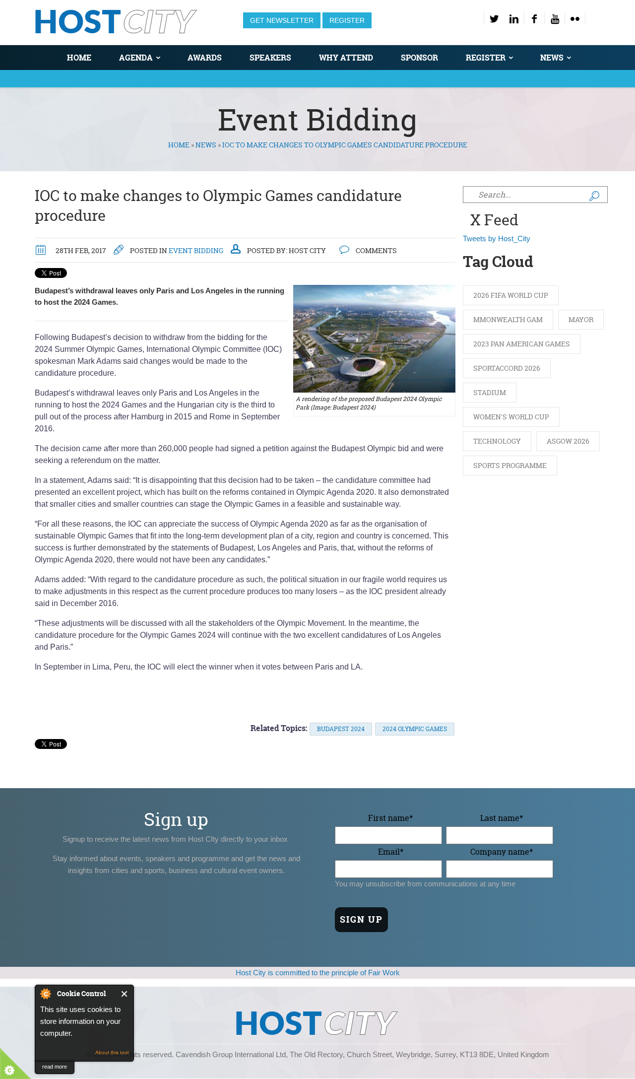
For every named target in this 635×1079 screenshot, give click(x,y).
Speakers (270, 57)
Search (594, 196)
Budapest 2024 (341, 729)
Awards (205, 57)
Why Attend (346, 57)
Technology (497, 441)
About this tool (111, 1052)
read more (54, 1067)
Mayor (581, 319)
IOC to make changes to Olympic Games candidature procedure (218, 206)
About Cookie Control (45, 993)
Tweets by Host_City (496, 238)
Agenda (136, 57)
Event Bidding (196, 250)
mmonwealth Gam (508, 319)
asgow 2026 (568, 441)
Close (125, 994)
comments (375, 250)
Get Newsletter (282, 20)
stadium (489, 392)
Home (79, 57)
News (552, 57)
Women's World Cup (511, 416)
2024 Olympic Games (414, 729)
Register (347, 20)
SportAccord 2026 (506, 368)
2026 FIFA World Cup (510, 295)
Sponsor (419, 57)
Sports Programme (510, 465)
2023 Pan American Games (521, 343)
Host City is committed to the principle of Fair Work (318, 972)
